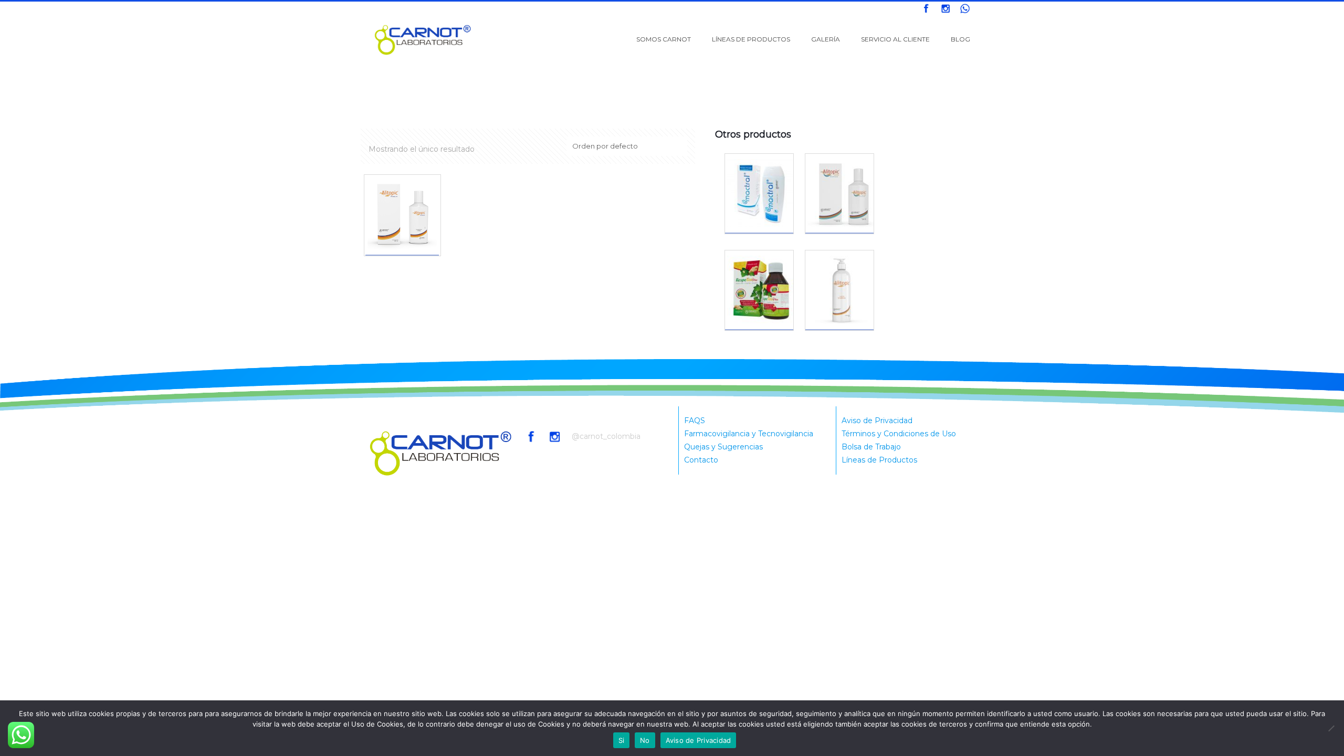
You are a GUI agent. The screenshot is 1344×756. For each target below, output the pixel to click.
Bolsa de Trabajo (871, 447)
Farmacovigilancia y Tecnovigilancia (748, 433)
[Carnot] (423, 39)
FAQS (694, 420)
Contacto (701, 460)
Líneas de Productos (879, 460)
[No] (1331, 728)
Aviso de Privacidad (877, 420)
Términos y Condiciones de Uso (899, 433)
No (645, 740)
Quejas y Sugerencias (723, 447)
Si (621, 740)
